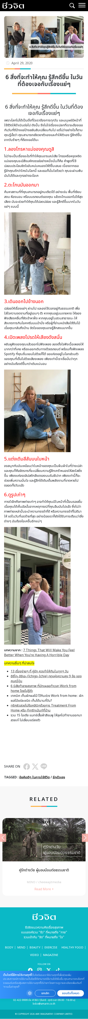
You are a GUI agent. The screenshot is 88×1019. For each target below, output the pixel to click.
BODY (9, 947)
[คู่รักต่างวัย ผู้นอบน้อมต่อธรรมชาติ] (44, 857)
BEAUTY (34, 947)
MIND (21, 947)
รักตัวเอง (59, 777)
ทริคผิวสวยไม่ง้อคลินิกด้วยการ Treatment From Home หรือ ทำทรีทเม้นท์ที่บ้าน (43, 708)
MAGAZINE (50, 955)
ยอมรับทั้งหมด (70, 993)
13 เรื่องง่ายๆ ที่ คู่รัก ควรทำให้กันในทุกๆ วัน (40, 671)
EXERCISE (50, 947)
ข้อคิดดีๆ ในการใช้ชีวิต (34, 777)
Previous (3, 838)
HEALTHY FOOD (72, 947)
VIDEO (34, 955)
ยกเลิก (45, 993)
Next (85, 838)
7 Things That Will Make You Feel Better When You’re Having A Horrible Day (39, 653)
